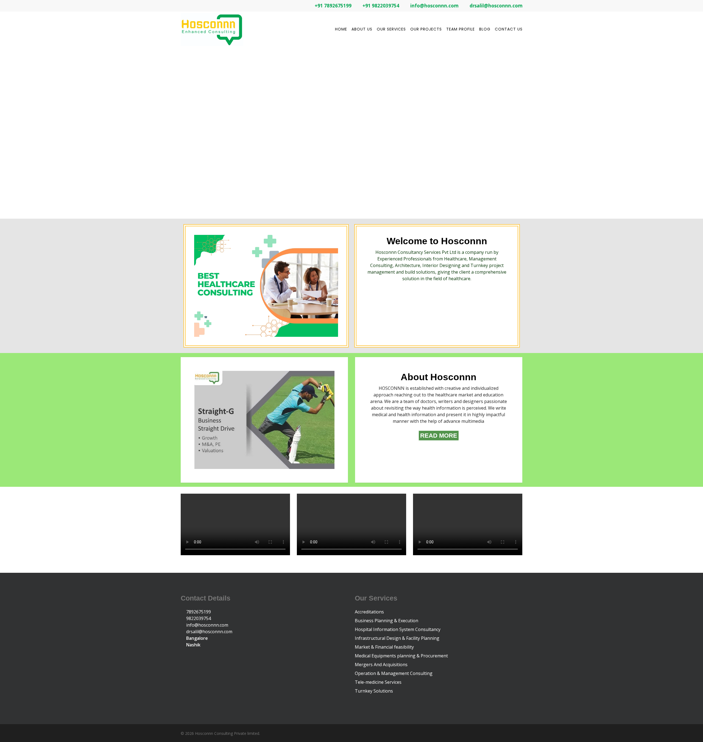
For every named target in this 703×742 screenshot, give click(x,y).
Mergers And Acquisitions (381, 665)
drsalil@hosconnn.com (208, 632)
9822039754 (198, 618)
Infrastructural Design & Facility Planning (397, 638)
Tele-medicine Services (378, 682)
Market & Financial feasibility (384, 647)
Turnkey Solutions (374, 691)
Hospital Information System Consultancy (397, 629)
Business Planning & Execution (386, 621)
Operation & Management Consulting (394, 673)
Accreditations (369, 612)
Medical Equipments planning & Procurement (401, 656)
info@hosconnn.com (206, 625)
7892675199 (198, 612)
